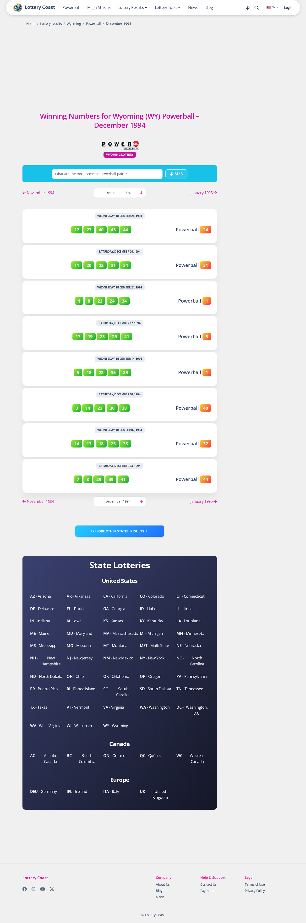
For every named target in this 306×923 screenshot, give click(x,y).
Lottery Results (131, 7)
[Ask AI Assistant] (250, 7)
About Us (163, 884)
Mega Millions (99, 7)
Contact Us (208, 884)
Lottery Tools (166, 7)
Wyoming (74, 23)
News (192, 7)
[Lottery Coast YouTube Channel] (41, 890)
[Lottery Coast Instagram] (32, 890)
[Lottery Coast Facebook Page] (23, 890)
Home (30, 23)
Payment (206, 890)
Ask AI (178, 173)
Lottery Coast (155, 914)
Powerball (70, 7)
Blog (209, 7)
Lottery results (51, 23)
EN (273, 7)
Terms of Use (255, 884)
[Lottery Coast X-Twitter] (50, 890)
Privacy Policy (255, 890)
